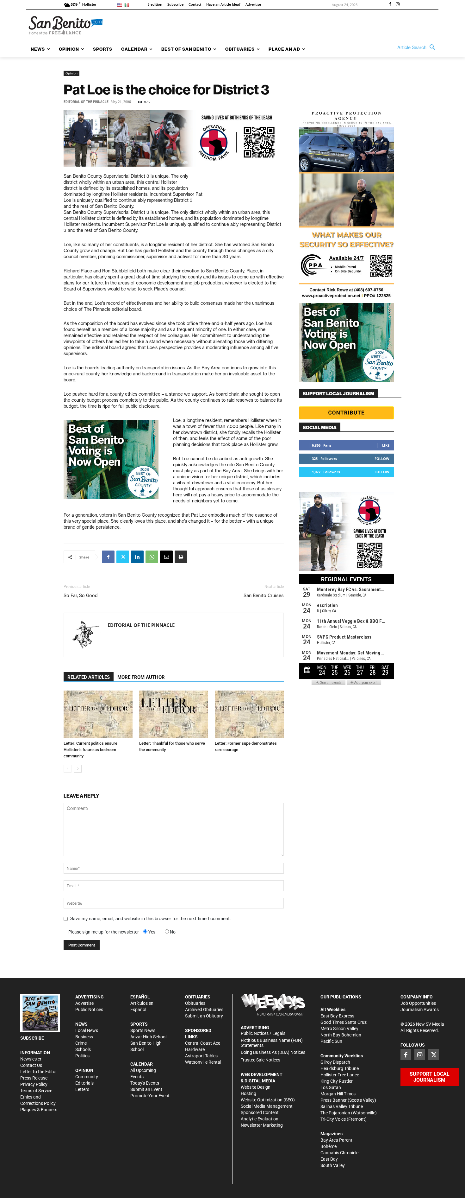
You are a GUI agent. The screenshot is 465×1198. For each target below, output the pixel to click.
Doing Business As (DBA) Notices (273, 1052)
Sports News (142, 1030)
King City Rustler (336, 1081)
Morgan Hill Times (338, 1093)
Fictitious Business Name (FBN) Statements (272, 1043)
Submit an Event (146, 1089)
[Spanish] (128, 5)
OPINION (84, 1070)
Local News (86, 1030)
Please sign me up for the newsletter (103, 931)
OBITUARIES (197, 996)
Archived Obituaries (204, 1009)
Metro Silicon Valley (339, 1028)
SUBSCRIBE (32, 1038)
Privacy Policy (33, 1084)
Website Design (255, 1087)
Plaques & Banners (38, 1109)
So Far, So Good (80, 595)
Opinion (71, 73)
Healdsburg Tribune (339, 1068)
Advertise (84, 1003)
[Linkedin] (137, 557)
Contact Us (31, 1065)
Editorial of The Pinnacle (86, 101)
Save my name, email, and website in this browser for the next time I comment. (150, 918)
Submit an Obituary (204, 1015)
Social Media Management (267, 1106)
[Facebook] (390, 5)
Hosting (248, 1093)
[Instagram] (397, 5)
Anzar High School (148, 1036)
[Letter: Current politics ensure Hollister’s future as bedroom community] (98, 714)
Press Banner (333, 1100)
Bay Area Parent (336, 1140)
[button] (417, 47)
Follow (382, 458)
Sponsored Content (260, 1112)
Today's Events (144, 1083)
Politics (82, 1055)
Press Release (33, 1077)
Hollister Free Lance (339, 1074)
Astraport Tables (201, 1055)
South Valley (332, 1165)
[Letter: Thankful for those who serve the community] (173, 714)
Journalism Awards (419, 1009)
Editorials (84, 1083)
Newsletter (30, 1058)
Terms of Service (36, 1090)
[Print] (181, 557)
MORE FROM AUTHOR (141, 677)
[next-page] (78, 769)
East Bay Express (337, 1015)
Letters (82, 1089)
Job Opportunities (418, 1003)
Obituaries (195, 1003)
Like (385, 445)
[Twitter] (122, 557)
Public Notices (89, 1009)
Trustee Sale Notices (260, 1059)
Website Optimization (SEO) (268, 1099)
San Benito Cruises (264, 595)
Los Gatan (330, 1087)
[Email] (166, 557)
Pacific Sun (331, 1041)
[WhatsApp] (152, 557)
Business (84, 1036)
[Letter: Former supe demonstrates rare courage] (249, 714)
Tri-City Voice (333, 1119)
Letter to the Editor (38, 1071)
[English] (120, 5)
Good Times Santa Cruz (343, 1022)
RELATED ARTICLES (88, 677)
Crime (81, 1043)
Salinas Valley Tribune (341, 1106)
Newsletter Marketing (262, 1125)
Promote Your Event (150, 1095)
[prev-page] (67, 769)
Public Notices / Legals (263, 1033)
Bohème (328, 1146)
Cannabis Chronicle (339, 1152)
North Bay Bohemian (340, 1034)
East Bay (329, 1159)
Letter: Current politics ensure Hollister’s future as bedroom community (90, 749)
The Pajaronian (335, 1112)
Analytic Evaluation (259, 1118)
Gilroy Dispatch (335, 1062)
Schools (83, 1049)
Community (86, 1076)
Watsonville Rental (203, 1062)
